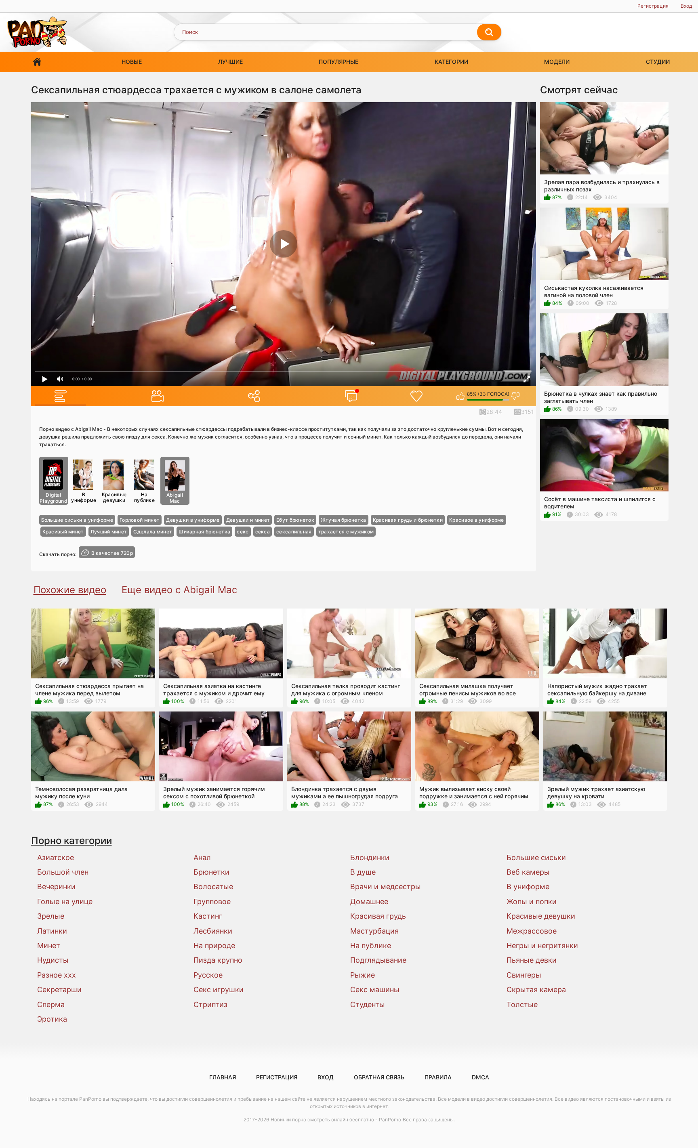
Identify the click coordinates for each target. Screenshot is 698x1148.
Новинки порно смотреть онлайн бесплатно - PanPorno (336, 1120)
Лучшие (230, 61)
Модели (557, 61)
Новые (132, 61)
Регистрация (653, 6)
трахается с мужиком (346, 532)
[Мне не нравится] (515, 396)
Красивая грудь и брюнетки (408, 520)
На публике (144, 497)
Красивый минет (63, 532)
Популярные (338, 61)
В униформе (83, 497)
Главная (37, 62)
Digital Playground (53, 498)
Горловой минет (140, 520)
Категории (451, 61)
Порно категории (71, 840)
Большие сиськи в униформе (77, 520)
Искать (489, 32)
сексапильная (294, 532)
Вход (686, 6)
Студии (658, 61)
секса (262, 532)
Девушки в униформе (192, 520)
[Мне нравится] (460, 396)
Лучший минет (108, 532)
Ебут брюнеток (295, 520)
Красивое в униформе (476, 520)
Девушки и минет (248, 520)
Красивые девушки (114, 497)
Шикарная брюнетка (204, 532)
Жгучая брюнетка (343, 520)
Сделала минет (152, 532)
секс (242, 532)
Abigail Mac (174, 498)
